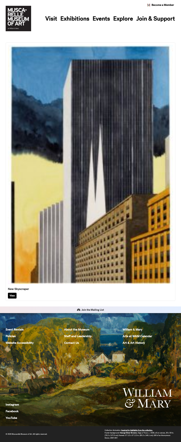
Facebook (12, 411)
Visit (51, 18)
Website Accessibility (20, 343)
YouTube (11, 418)
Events (101, 18)
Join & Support (155, 18)
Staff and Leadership (77, 336)
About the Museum (77, 329)
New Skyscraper (18, 289)
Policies (11, 336)
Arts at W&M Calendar (137, 336)
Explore (123, 18)
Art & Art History (134, 343)
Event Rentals (15, 329)
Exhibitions (74, 18)
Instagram (12, 404)
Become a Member (163, 5)
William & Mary (132, 329)
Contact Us (71, 343)
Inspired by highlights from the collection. (137, 430)
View (12, 295)
